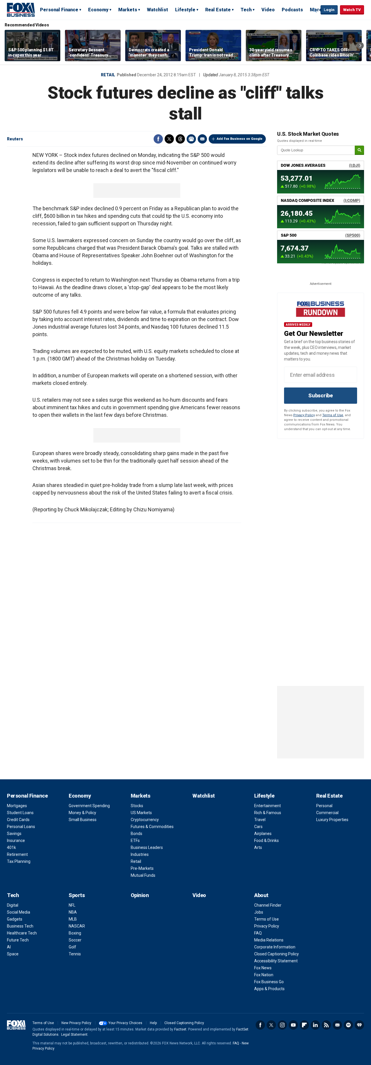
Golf (72, 947)
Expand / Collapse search (314, 10)
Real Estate (218, 9)
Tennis (75, 954)
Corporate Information (274, 947)
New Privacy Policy (76, 1023)
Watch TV (352, 10)
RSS (326, 1025)
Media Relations (268, 940)
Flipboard (304, 1025)
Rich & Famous (267, 812)
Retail (108, 75)
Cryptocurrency (145, 819)
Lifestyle (185, 9)
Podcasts (292, 9)
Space (13, 954)
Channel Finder (267, 905)
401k (11, 847)
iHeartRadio (359, 1025)
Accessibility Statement (276, 961)
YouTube (293, 1025)
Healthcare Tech (22, 933)
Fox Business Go (269, 981)
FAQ (258, 933)
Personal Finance (59, 9)
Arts (258, 847)
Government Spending (89, 805)
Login (329, 10)
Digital (12, 905)
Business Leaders (147, 847)
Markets (127, 9)
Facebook (158, 139)
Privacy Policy (304, 415)
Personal (324, 805)
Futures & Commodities (152, 826)
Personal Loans (21, 826)
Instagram (282, 1025)
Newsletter (337, 1025)
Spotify (348, 1025)
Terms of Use (332, 415)
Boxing (75, 933)
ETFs (135, 840)
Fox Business (21, 9)
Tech (246, 9)
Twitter (169, 139)
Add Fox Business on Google (239, 139)
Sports (77, 895)
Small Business (83, 819)
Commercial (327, 812)
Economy (98, 9)
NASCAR (77, 926)
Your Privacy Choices (125, 1023)
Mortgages (17, 805)
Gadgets (14, 919)
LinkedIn (315, 1025)
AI (9, 947)
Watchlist (157, 9)
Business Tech (20, 926)
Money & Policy (82, 812)
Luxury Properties (332, 819)
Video (268, 9)
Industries (140, 854)
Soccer (75, 940)
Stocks (137, 805)
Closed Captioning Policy (276, 954)
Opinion (140, 895)
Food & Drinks (266, 840)
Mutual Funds (143, 875)
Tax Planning (18, 861)
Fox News (263, 968)
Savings (14, 833)
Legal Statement (74, 1035)
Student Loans (20, 812)
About (261, 895)
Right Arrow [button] (360, 45)
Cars (258, 826)
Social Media (18, 912)
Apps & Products (269, 988)
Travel (259, 819)
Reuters (15, 139)
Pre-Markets (142, 868)
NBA (73, 912)
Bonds (136, 833)
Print (191, 139)
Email (202, 139)
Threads (180, 139)
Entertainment (267, 805)
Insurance (16, 840)
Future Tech (18, 940)
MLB (73, 919)
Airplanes (263, 833)
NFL (72, 905)
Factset (180, 1029)
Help (153, 1023)
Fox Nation (263, 974)
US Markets (141, 812)
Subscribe (320, 395)
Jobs (258, 912)
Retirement (17, 854)
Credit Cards (18, 819)
